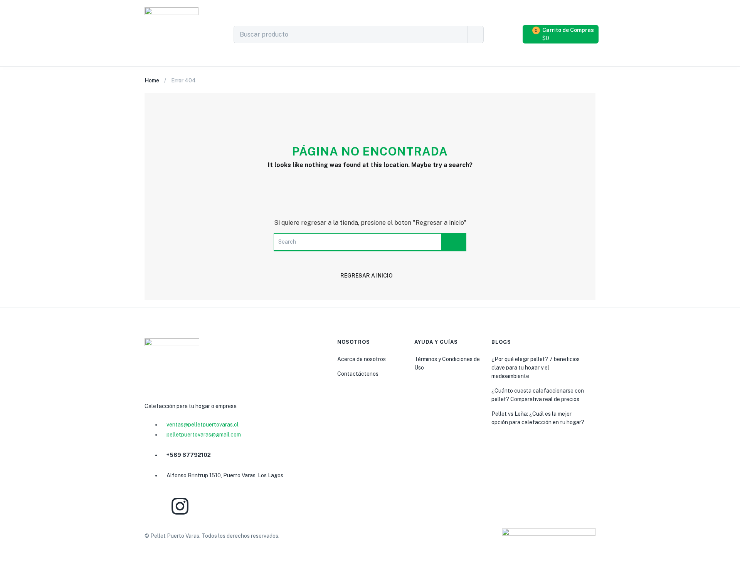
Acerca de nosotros (361, 359)
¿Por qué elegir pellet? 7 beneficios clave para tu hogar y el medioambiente (535, 367)
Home (152, 80)
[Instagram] (180, 506)
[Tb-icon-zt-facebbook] (154, 506)
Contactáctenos (357, 374)
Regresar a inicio (366, 276)
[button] (561, 34)
